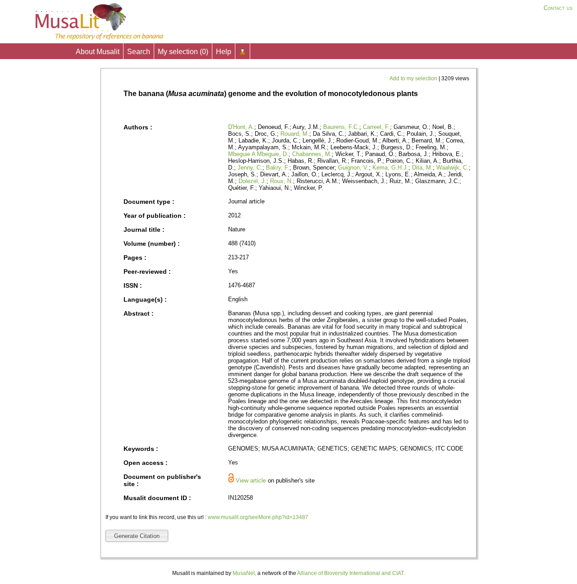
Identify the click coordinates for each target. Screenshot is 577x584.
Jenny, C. (250, 167)
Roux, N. (281, 181)
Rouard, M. (294, 133)
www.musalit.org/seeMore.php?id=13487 (258, 517)
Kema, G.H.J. (390, 167)
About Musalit (97, 51)
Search (138, 51)
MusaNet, (244, 573)
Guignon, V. (353, 167)
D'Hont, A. (241, 127)
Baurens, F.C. (341, 127)
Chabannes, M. (312, 154)
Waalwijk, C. (452, 167)
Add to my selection (414, 78)
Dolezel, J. (252, 181)
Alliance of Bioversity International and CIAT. (351, 573)
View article (251, 480)
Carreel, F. (376, 127)
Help (223, 51)
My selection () (183, 51)
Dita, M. (422, 167)
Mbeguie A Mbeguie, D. (258, 154)
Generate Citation (137, 536)
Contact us (558, 8)
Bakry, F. (277, 167)
